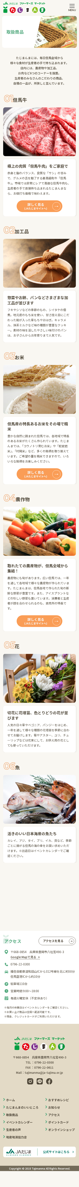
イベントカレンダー (19, 1122)
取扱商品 (12, 1115)
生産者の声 (13, 1130)
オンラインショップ (61, 1130)
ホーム (10, 1100)
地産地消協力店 (16, 1137)
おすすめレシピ (58, 1100)
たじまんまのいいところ (22, 1107)
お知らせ (54, 1107)
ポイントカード (58, 1122)
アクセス (54, 1115)
